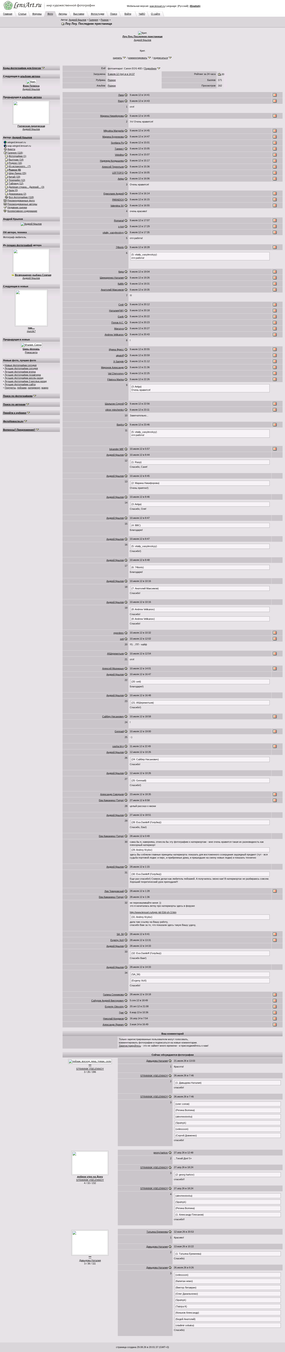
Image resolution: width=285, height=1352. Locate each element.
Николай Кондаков (113, 1018)
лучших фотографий (19, 245)
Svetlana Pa (117, 142)
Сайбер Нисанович (113, 716)
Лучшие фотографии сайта (20, 384)
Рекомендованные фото (21, 200)
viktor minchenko (114, 409)
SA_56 (120, 934)
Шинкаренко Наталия (112, 277)
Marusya (119, 328)
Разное (105, 19)
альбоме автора (30, 76)
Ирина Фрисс (116, 349)
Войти (127, 13)
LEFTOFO (118, 172)
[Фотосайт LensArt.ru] (50, 10)
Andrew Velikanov (114, 334)
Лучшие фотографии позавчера (23, 374)
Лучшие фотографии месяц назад (24, 378)
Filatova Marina (115, 379)
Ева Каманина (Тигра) (111, 800)
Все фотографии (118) (21, 197)
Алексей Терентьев (113, 166)
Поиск (113, 13)
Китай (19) (14, 176)
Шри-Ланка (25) (17, 173)
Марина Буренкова (113, 136)
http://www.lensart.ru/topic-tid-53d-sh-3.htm (153, 912)
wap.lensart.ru (157, 6)
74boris (120, 247)
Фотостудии (97, 13)
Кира (121, 271)
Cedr (121, 304)
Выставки (78, 13)
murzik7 (31, 331)
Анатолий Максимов (112, 289)
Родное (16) (15, 163)
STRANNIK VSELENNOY (90, 1068)
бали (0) (13, 190)
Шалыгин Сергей (114, 403)
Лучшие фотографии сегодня (21, 368)
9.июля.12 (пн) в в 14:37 (121, 74)
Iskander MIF (116, 449)
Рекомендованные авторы (22, 204)
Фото (50, 13)
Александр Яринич (113, 1024)
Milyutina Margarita (114, 130)
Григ (121, 1012)
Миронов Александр (112, 367)
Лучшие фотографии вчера (20, 371)
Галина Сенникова (113, 994)
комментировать (137, 57)
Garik (121, 316)
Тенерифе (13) (17, 180)
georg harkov (160, 1152)
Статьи (22, 13)
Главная (7, 13)
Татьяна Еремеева (157, 1231)
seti (122, 639)
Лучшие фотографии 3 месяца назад (26, 381)
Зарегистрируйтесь (130, 1045)
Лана (121, 95)
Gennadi (119, 731)
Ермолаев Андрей (114, 193)
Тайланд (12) (16, 183)
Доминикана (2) (17, 194)
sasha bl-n (118, 746)
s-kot (121, 226)
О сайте (155, 13)
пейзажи (21, 387)
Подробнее (150, 68)
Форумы (37, 13)
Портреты (10, 387)
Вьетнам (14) (16, 159)
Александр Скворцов (112, 794)
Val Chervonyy (116, 373)
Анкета (11, 149)
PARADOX (118, 199)
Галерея (93, 19)
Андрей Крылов (77, 19)
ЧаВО (142, 13)
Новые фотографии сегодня (21, 365)
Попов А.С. (117, 322)
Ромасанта (31, 352)
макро (44, 387)
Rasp (121, 101)
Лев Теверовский (114, 891)
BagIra (120, 424)
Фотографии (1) (17, 156)
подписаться (160, 57)
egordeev (119, 633)
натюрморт (34, 387)
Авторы (63, 13)
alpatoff (120, 355)
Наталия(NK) (116, 310)
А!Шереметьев (115, 653)
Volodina (119, 154)
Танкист (119, 148)
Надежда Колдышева (112, 160)
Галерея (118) (15, 152)
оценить (117, 57)
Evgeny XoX (117, 940)
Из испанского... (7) (20, 166)
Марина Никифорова (112, 115)
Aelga (121, 178)
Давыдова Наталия (157, 1060)
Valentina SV (117, 205)
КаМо (121, 283)
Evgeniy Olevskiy (114, 1006)
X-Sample (118, 361)
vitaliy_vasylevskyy (113, 232)
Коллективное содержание (22, 211)
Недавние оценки (17, 207)
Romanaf (119, 220)
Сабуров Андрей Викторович (107, 1000)
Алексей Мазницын (113, 668)
